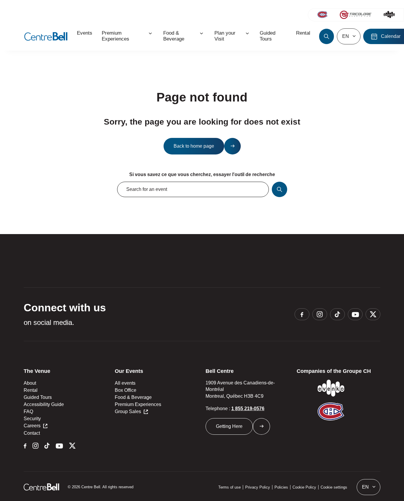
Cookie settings (334, 487)
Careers (32, 425)
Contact (32, 433)
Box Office (125, 390)
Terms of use (229, 487)
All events (125, 383)
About (30, 383)
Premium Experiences (138, 404)
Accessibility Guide (44, 404)
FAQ (28, 411)
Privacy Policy (257, 487)
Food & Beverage (133, 397)
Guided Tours (38, 397)
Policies (281, 487)
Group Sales (128, 411)
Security (32, 418)
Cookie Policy (304, 487)
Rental (31, 390)
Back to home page (194, 146)
